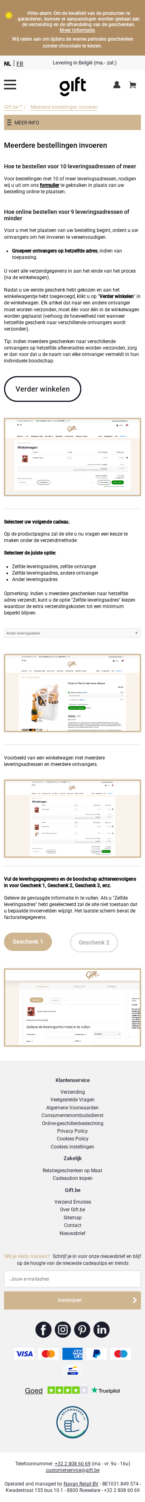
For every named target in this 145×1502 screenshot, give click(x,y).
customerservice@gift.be (72, 1470)
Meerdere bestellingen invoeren (64, 107)
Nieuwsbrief (72, 1233)
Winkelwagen (132, 85)
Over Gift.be (72, 1209)
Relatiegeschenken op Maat (72, 1170)
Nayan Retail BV (81, 1484)
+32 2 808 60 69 (73, 1464)
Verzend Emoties (72, 1202)
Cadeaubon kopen (73, 1178)
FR (20, 63)
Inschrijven (70, 1300)
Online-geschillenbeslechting (73, 1123)
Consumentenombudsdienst (72, 1115)
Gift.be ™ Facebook (43, 1330)
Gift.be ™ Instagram (63, 1330)
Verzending (72, 1092)
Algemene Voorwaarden (72, 1108)
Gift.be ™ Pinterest (82, 1330)
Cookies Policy (73, 1139)
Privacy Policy (72, 1131)
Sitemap (73, 1218)
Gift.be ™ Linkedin (101, 1330)
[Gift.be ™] (73, 85)
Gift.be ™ (13, 107)
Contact (72, 1225)
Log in (118, 85)
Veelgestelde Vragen (72, 1100)
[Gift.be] (10, 85)
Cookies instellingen (72, 1147)
